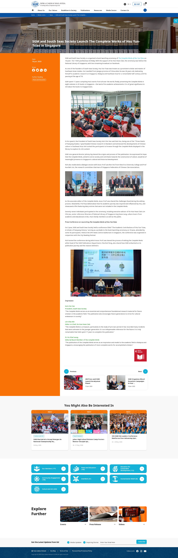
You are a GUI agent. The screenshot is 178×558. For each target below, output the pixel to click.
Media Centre (111, 10)
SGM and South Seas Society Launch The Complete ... (71, 15)
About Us (41, 10)
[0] (144, 5)
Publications (85, 10)
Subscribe (141, 542)
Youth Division (77, 436)
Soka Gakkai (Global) (39, 551)
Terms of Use (64, 551)
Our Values (53, 10)
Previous (73, 371)
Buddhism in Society (68, 10)
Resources (98, 10)
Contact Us (125, 10)
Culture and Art (39, 436)
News (51, 15)
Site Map (53, 551)
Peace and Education (39, 80)
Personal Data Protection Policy (82, 551)
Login (138, 4)
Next (140, 371)
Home (32, 10)
